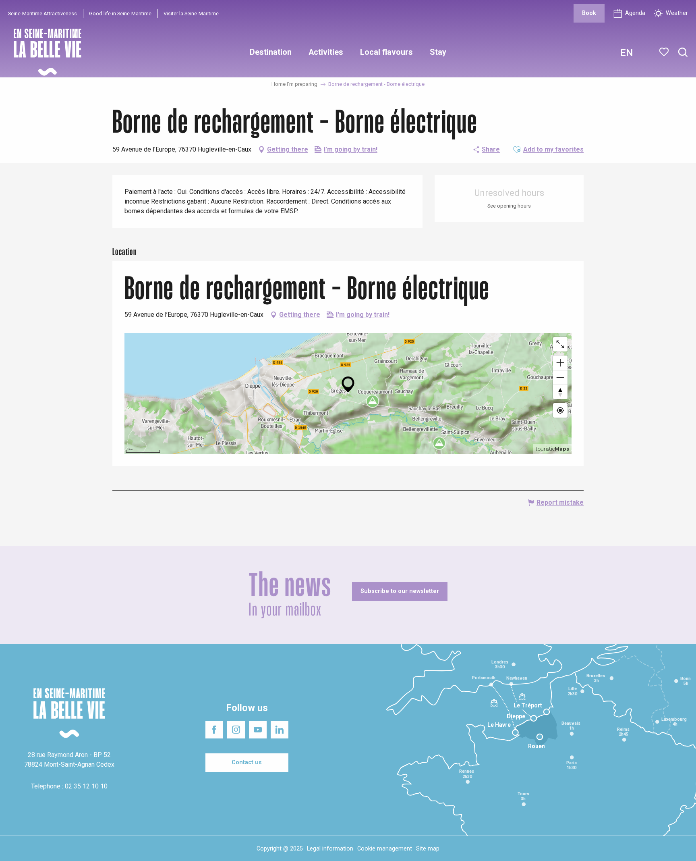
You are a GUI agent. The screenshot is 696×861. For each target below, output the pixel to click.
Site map (427, 848)
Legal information (330, 848)
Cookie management (384, 848)
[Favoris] (665, 52)
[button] (683, 53)
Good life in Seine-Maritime (120, 13)
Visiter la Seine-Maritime (191, 13)
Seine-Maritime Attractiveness (42, 13)
